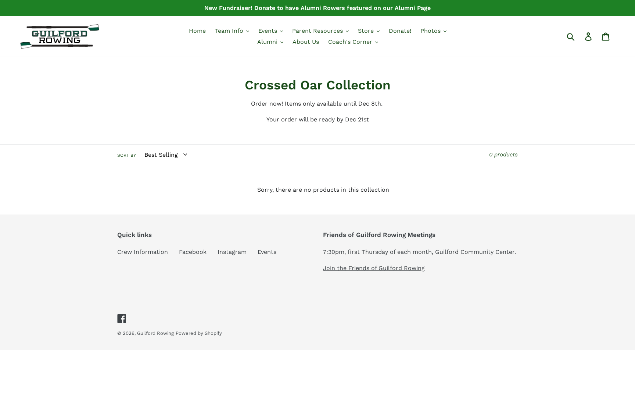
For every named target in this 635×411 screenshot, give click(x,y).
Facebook (193, 251)
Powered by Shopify (199, 333)
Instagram (232, 251)
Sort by (126, 155)
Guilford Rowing (155, 333)
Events (267, 251)
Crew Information (142, 251)
